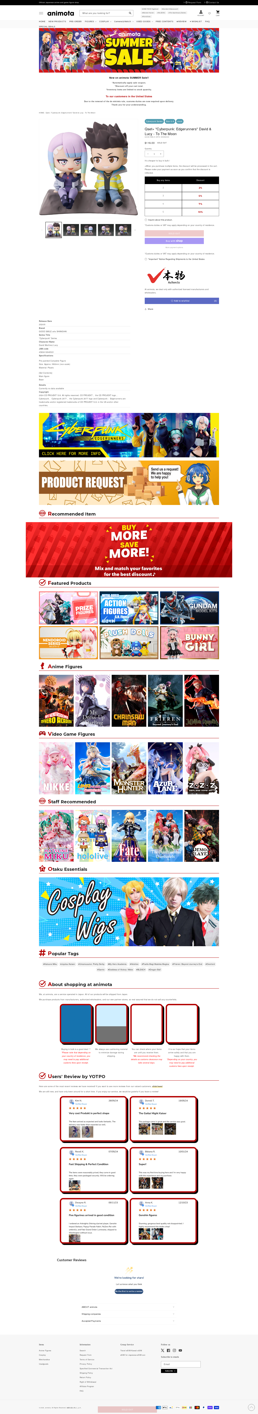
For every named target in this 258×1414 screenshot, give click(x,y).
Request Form (86, 1355)
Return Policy (85, 1377)
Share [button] (150, 309)
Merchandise (44, 1359)
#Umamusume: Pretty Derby (91, 964)
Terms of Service (87, 1359)
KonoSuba (146, 16)
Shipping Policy (86, 1373)
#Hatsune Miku (50, 964)
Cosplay (42, 1355)
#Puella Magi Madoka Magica (155, 964)
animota (48, 1408)
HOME (41, 112)
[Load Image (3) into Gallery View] (88, 230)
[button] (41, 13)
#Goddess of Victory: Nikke (120, 969)
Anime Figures (45, 1350)
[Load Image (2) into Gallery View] (71, 230)
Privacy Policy (86, 1364)
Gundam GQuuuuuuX (170, 9)
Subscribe (169, 1371)
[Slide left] (42, 230)
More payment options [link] (174, 247)
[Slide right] (135, 230)
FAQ (81, 1391)
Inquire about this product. (160, 219)
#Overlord (210, 964)
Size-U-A (170, 121)
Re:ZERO (161, 13)
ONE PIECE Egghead (150, 9)
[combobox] (106, 13)
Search (83, 1350)
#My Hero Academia (117, 964)
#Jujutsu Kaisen (67, 964)
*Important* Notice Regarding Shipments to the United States (176, 259)
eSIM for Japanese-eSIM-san (132, 1355)
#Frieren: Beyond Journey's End (187, 964)
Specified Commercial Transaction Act (96, 1368)
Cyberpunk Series (154, 121)
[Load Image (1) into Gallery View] (54, 230)
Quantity (148, 148)
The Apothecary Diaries (178, 13)
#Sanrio (100, 969)
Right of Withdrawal (88, 1382)
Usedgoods (43, 1364)
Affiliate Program (87, 1386)
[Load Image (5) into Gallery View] (123, 230)
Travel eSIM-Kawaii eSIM (131, 1350)
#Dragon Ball (155, 969)
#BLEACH (140, 969)
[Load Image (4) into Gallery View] (106, 230)
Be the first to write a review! (129, 1291)
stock (179, 121)
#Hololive (134, 964)
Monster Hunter (148, 13)
